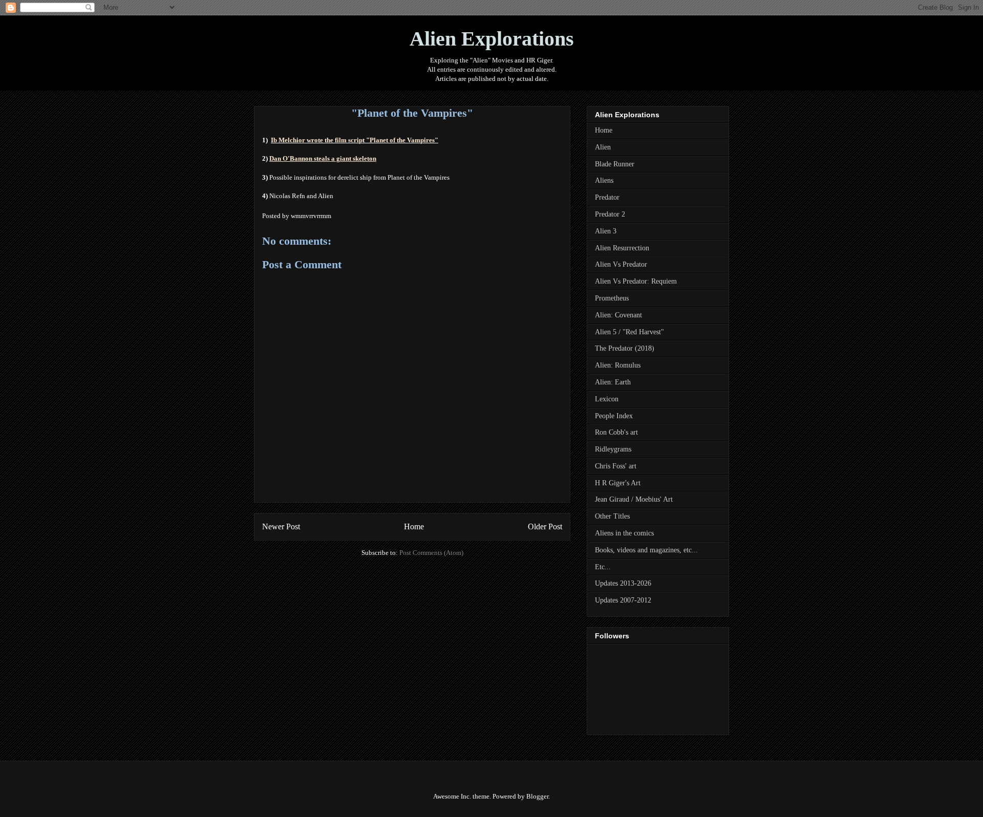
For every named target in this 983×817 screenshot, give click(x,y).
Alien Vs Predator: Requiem (636, 281)
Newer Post (281, 526)
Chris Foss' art (615, 466)
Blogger (537, 796)
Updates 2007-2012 (623, 600)
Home (414, 526)
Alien (603, 147)
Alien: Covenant (618, 315)
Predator (607, 197)
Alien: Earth (613, 382)
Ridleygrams (613, 449)
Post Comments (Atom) (431, 552)
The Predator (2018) (624, 348)
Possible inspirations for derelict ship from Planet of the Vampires (359, 177)
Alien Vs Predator (621, 264)
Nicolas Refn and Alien (301, 196)
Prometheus (612, 298)
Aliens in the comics (624, 533)
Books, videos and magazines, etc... (646, 550)
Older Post (545, 526)
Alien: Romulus (617, 365)
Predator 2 (610, 214)
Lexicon (606, 399)
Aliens (604, 180)
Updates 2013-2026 (623, 583)
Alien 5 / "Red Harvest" (629, 332)
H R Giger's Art (617, 483)
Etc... (603, 567)
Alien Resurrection (622, 248)
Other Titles (612, 516)
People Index (614, 416)
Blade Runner (614, 164)
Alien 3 (605, 231)
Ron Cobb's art (616, 432)
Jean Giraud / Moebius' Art (634, 499)
